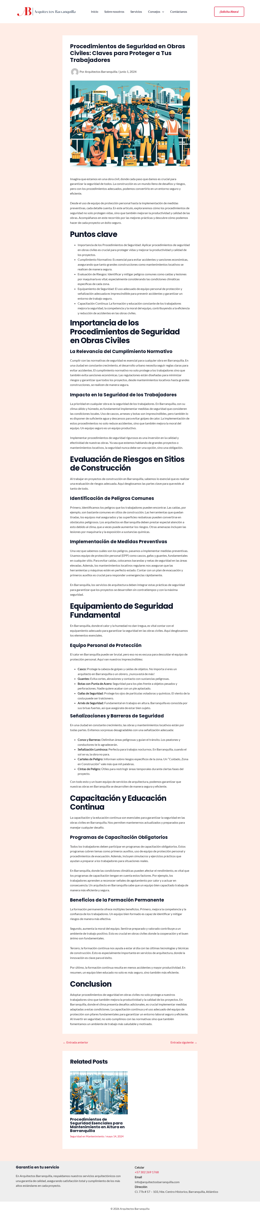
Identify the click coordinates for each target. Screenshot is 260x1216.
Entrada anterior (75, 1042)
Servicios (136, 11)
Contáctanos (178, 11)
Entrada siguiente (184, 1042)
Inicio (94, 11)
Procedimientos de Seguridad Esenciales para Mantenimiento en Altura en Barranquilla (97, 1125)
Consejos (154, 11)
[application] (162, 11)
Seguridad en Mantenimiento (87, 1136)
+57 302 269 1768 (147, 1172)
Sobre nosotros (114, 11)
